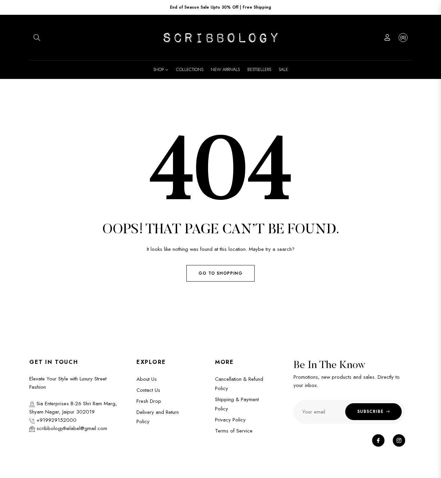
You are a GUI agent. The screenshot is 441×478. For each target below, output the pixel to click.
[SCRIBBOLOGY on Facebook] (378, 440)
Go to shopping (220, 273)
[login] (387, 37)
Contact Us (148, 390)
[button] (36, 37)
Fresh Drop (148, 401)
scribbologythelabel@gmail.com (71, 428)
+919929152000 (55, 420)
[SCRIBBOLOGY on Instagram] (399, 440)
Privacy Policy (230, 420)
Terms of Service (234, 431)
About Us (146, 379)
